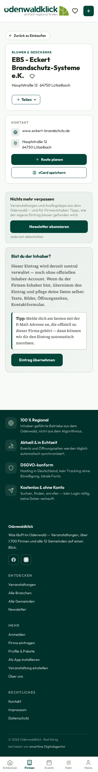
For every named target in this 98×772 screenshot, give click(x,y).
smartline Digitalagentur (47, 746)
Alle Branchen (20, 593)
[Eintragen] (88, 11)
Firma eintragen (21, 643)
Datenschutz (18, 718)
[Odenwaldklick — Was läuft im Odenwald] (36, 11)
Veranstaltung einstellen (28, 668)
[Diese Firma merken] (32, 76)
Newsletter (17, 609)
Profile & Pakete (21, 651)
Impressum (17, 709)
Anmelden (16, 634)
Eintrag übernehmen (37, 360)
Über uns (15, 676)
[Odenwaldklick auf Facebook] (13, 559)
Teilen (26, 99)
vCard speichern (52, 172)
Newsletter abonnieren (49, 226)
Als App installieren (24, 659)
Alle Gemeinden (21, 601)
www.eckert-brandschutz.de (46, 130)
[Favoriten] (75, 11)
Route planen (52, 159)
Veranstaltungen (22, 584)
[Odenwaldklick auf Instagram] (26, 559)
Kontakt (14, 701)
